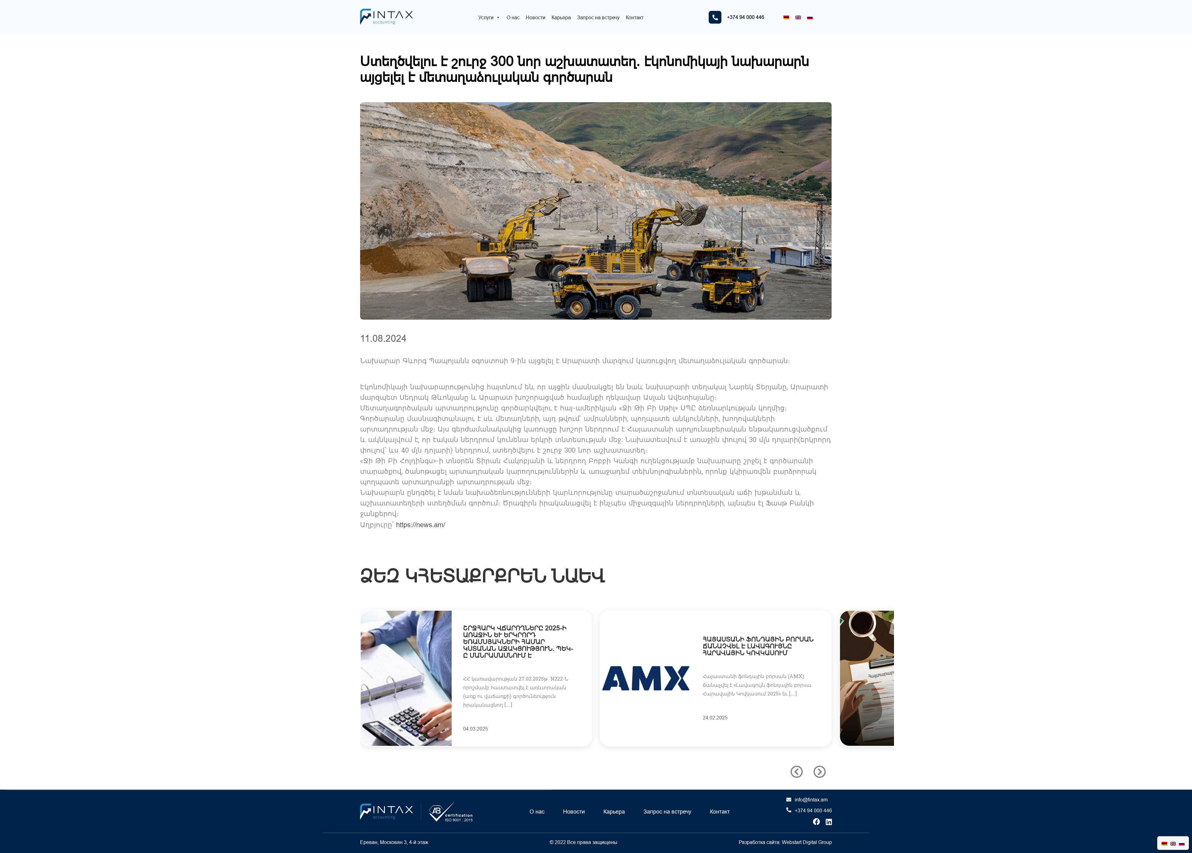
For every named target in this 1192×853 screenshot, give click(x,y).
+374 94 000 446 (813, 810)
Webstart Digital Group (807, 842)
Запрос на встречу (598, 17)
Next (820, 772)
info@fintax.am (811, 799)
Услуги (486, 17)
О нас (513, 17)
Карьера (561, 17)
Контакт (634, 17)
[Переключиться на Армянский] (786, 17)
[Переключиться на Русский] (810, 17)
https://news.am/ (420, 525)
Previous (797, 772)
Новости (535, 17)
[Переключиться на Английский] (798, 17)
